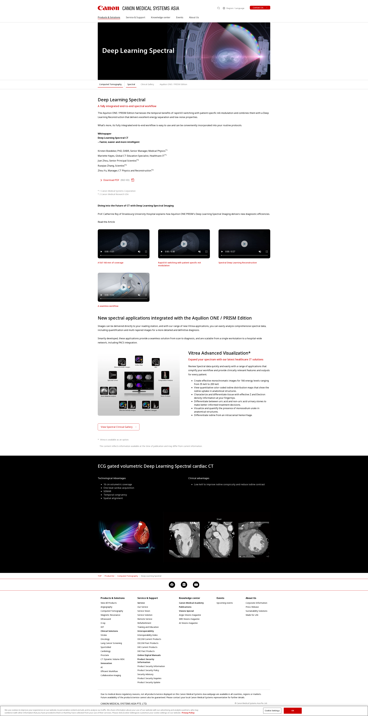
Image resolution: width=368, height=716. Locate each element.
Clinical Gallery (147, 84)
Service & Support (135, 17)
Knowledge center (160, 17)
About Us (194, 17)
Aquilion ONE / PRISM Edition (173, 84)
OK (292, 710)
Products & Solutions (109, 17)
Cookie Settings (272, 710)
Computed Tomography (110, 84)
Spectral (131, 84)
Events (179, 17)
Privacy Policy (188, 713)
